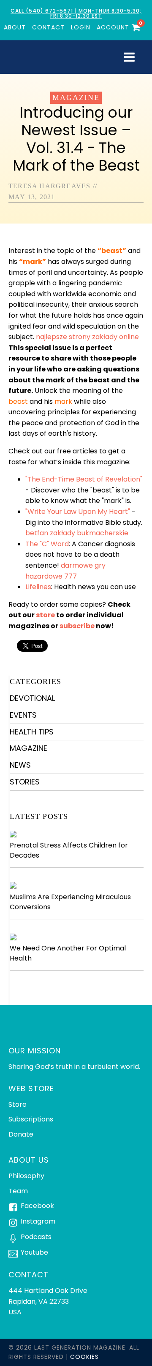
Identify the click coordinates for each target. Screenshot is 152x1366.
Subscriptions (30, 1119)
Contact (48, 27)
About (15, 27)
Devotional (32, 698)
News (20, 765)
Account (113, 27)
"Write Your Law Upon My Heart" (77, 511)
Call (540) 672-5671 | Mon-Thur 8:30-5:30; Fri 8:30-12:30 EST (76, 13)
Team (18, 1191)
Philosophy (26, 1176)
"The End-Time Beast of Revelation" (83, 479)
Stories (25, 781)
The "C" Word (47, 544)
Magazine (76, 97)
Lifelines (38, 587)
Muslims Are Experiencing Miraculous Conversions (70, 902)
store (45, 615)
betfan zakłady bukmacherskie (76, 533)
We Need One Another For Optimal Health (68, 953)
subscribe (77, 626)
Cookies (84, 1357)
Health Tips (32, 731)
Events (23, 715)
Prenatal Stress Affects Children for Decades (69, 850)
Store (17, 1104)
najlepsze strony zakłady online (87, 337)
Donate (20, 1134)
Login (80, 27)
